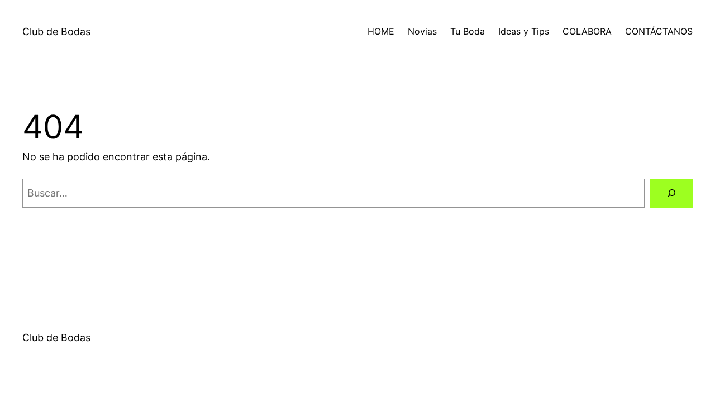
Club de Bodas (56, 31)
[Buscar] (671, 193)
